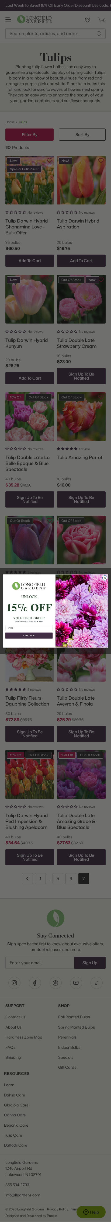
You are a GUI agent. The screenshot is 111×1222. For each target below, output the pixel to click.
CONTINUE (28, 635)
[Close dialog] (104, 577)
